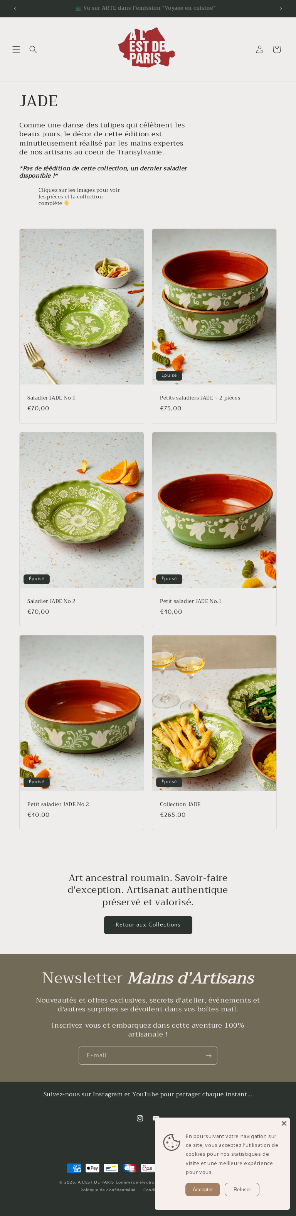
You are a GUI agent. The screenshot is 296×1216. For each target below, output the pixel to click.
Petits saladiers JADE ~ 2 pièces (200, 398)
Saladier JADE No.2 (51, 601)
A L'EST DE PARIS (96, 1182)
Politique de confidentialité (108, 1190)
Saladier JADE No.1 (51, 398)
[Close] (284, 1123)
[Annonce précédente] (15, 8)
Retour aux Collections (148, 924)
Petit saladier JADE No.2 (58, 804)
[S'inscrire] (208, 1056)
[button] (16, 49)
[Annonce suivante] (280, 8)
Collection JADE (180, 804)
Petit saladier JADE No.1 (191, 601)
